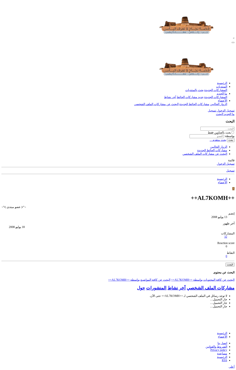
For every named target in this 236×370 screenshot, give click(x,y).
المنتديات (221, 86)
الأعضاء (222, 100)
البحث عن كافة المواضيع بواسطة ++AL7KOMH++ (139, 279)
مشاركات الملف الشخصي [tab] (211, 287)
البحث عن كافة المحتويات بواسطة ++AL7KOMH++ (203, 279)
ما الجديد (222, 93)
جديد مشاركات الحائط (190, 97)
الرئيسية (222, 83)
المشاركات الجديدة (215, 90)
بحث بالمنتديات (194, 90)
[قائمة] (233, 42)
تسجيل (230, 170)
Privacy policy (218, 350)
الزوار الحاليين (218, 104)
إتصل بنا (222, 343)
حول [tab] (141, 287)
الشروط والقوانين (216, 346)
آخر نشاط (170, 97)
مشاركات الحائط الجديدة (194, 104)
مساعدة (222, 353)
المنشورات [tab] (156, 287)
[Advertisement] (167, 319)
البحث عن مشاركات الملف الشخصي (156, 104)
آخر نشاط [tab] (177, 287)
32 (225, 236)
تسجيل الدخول (226, 163)
